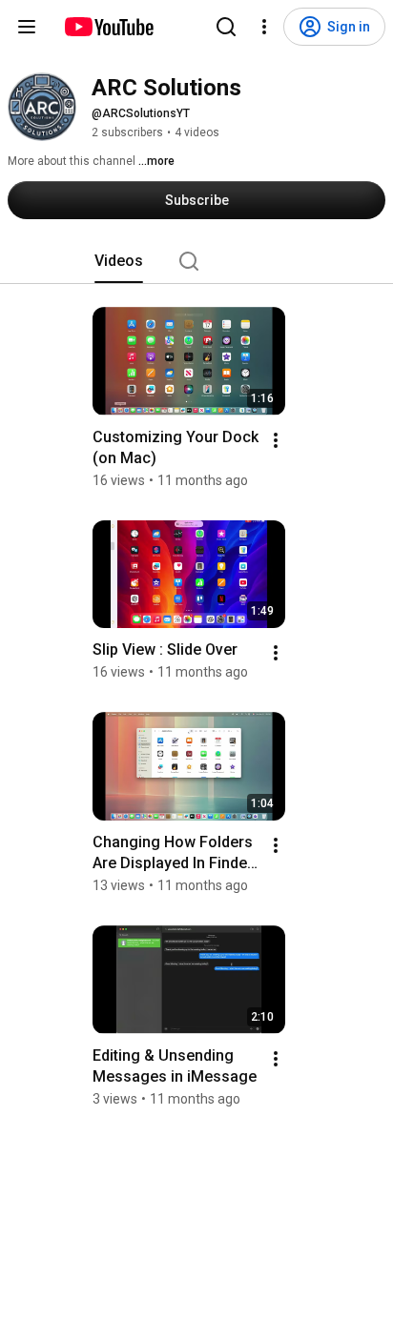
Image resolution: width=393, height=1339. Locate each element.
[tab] (118, 261)
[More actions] (276, 440)
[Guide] (26, 26)
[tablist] (196, 261)
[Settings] (264, 26)
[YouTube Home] (108, 26)
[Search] (226, 26)
